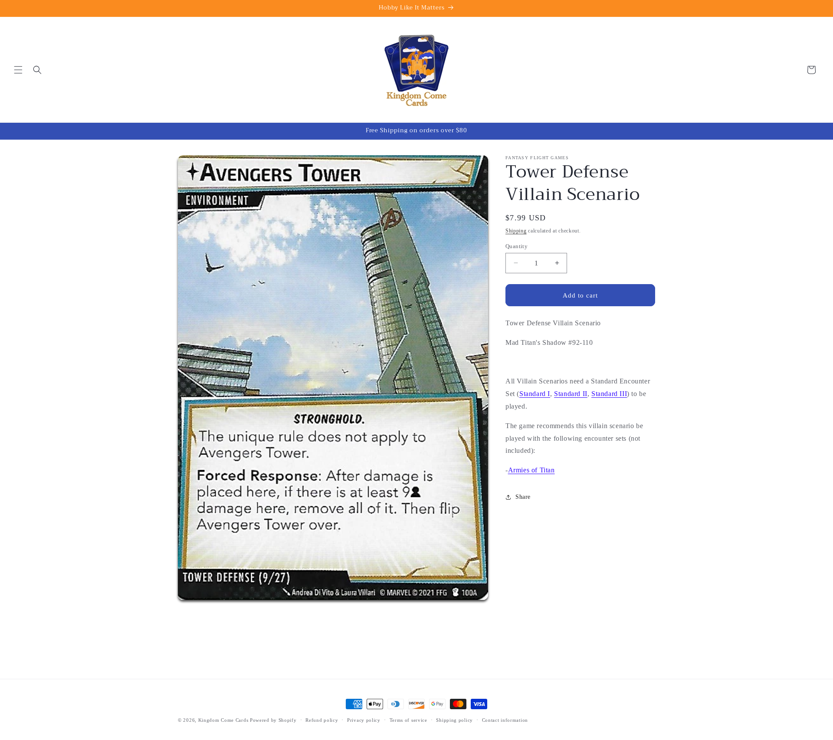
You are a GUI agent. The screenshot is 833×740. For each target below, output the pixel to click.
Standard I (534, 393)
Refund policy (321, 720)
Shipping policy (454, 720)
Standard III (609, 393)
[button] (18, 69)
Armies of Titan (531, 470)
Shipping (516, 231)
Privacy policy (363, 720)
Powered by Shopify (273, 720)
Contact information (505, 720)
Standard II (570, 393)
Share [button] (523, 497)
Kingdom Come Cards (223, 720)
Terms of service (408, 720)
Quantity (516, 245)
